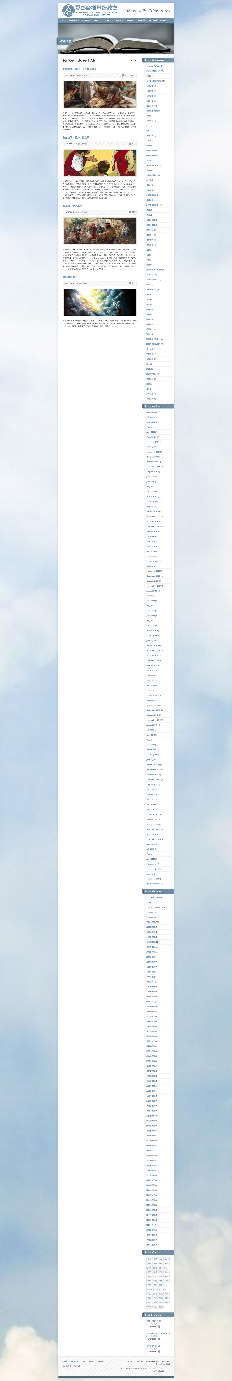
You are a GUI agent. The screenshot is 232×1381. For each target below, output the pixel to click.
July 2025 (150, 476)
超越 (167, 1302)
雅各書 (149, 389)
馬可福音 (149, 394)
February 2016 (152, 869)
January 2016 (151, 874)
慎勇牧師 (149, 1001)
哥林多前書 (150, 150)
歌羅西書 (149, 245)
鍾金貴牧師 (150, 1185)
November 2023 (153, 576)
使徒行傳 (149, 106)
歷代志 (149, 250)
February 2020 (152, 635)
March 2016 (151, 864)
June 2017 (150, 794)
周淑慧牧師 (150, 947)
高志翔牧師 (150, 1235)
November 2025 (153, 457)
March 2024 (151, 556)
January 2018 (151, 759)
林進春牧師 (150, 1056)
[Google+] (75, 1366)
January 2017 (151, 819)
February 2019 (152, 695)
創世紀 (149, 130)
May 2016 (150, 854)
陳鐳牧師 (149, 1225)
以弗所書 (149, 86)
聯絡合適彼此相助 (153, 344)
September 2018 (153, 720)
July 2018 (150, 730)
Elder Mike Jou (152, 897)
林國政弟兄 (150, 1041)
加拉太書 (149, 135)
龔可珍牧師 (150, 1245)
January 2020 (151, 640)
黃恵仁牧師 (150, 1240)
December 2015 (153, 879)
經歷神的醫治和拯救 (154, 1321)
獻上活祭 (149, 274)
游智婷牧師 (150, 1081)
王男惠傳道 (150, 1086)
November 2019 (153, 650)
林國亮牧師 (150, 1036)
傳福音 (167, 1259)
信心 (161, 1259)
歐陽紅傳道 (150, 1061)
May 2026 (150, 427)
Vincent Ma (151, 917)
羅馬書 (149, 329)
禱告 (149, 1294)
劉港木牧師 (82, 75)
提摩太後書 (150, 225)
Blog (91, 1361)
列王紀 (149, 126)
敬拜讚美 (149, 240)
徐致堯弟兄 (150, 996)
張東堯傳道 (150, 972)
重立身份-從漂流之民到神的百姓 (158, 1333)
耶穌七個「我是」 (153, 339)
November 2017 (153, 769)
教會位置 (120, 20)
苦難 (149, 1298)
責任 (161, 1302)
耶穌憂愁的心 (70, 277)
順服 (155, 1306)
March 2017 (151, 809)
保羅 (155, 1259)
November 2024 (153, 516)
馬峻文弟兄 (150, 1230)
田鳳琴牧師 (150, 1096)
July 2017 (150, 789)
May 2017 (150, 799)
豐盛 (155, 1302)
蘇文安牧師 (150, 1140)
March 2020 (151, 630)
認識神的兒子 (151, 374)
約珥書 (149, 314)
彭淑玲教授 (150, 991)
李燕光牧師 (150, 1026)
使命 (149, 1259)
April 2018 (150, 745)
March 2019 (151, 690)
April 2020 (150, 625)
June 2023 (150, 601)
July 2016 (150, 849)
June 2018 (150, 735)
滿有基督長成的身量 (154, 269)
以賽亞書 (149, 96)
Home (61, 52)
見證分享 (149, 359)
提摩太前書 (150, 220)
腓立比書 (149, 349)
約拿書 (149, 304)
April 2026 (150, 432)
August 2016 (151, 844)
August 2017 (151, 784)
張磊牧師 (149, 981)
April (80, 52)
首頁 (64, 20)
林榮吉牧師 (150, 1051)
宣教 (148, 170)
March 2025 (151, 496)
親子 (148, 364)
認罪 (161, 1298)
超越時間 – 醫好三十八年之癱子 (80, 69)
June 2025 (150, 482)
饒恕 (161, 1306)
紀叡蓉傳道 (150, 1101)
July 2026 (150, 417)
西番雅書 (149, 354)
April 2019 (150, 685)
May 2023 (150, 606)
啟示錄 (149, 160)
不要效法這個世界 (153, 71)
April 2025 (150, 491)
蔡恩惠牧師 (150, 1130)
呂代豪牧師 (150, 937)
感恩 (148, 210)
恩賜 (149, 1268)
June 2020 (150, 616)
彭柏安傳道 (150, 986)
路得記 (149, 384)
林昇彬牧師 (150, 1046)
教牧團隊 (131, 20)
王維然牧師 (150, 1091)
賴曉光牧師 (150, 1155)
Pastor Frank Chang (155, 907)
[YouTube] (79, 1366)
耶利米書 (149, 334)
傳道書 (149, 115)
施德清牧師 (150, 1011)
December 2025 (153, 452)
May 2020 (150, 621)
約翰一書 (149, 319)
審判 (155, 1263)
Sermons (74, 1361)
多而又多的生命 (152, 165)
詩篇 (148, 369)
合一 (148, 145)
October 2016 (152, 834)
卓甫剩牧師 (150, 927)
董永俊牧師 (150, 1126)
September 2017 (153, 779)
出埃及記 (149, 120)
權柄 (155, 1281)
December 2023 (153, 571)
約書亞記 (149, 309)
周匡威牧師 (150, 942)
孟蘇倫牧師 (150, 957)
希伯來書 (149, 190)
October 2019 (152, 655)
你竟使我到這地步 (153, 1346)
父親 (155, 1285)
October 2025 (152, 462)
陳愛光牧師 (150, 1205)
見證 (155, 1298)
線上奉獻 (153, 20)
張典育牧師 (150, 967)
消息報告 (85, 20)
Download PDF (126, 75)
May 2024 (150, 546)
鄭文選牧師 (150, 1175)
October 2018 (152, 715)
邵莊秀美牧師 (151, 1165)
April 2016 (150, 859)
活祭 (149, 1285)
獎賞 (161, 1285)
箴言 (148, 299)
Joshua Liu (151, 902)
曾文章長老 (150, 1016)
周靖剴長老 (150, 952)
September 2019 (153, 660)
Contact (99, 1361)
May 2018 (150, 740)
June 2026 (150, 422)
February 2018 (152, 755)
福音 (164, 1289)
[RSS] (64, 1366)
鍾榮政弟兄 (150, 1180)
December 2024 (153, 511)
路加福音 (149, 379)
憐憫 (148, 215)
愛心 (165, 1268)
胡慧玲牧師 (150, 1111)
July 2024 (150, 536)
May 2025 (150, 486)
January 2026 (151, 447)
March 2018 (151, 750)
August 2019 (151, 665)
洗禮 (148, 264)
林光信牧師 (150, 1031)
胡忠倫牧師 (150, 1106)
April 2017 (150, 804)
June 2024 (150, 541)
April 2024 (150, 551)
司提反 (149, 140)
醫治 (149, 1306)
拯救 (161, 1272)
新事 (155, 1276)
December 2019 (153, 645)
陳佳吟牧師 (150, 1190)
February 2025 (152, 501)
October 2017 (152, 774)
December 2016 (153, 824)
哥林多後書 (150, 155)
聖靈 (161, 1294)
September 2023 (153, 586)
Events (108, 20)
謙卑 (149, 1302)
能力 (167, 1294)
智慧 (161, 1276)
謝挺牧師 (149, 1150)
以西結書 (149, 91)
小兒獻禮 (149, 180)
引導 (161, 1263)
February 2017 (152, 814)
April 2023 (150, 611)
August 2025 (151, 472)
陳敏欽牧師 (150, 1210)
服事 (167, 1276)
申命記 (149, 284)
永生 (167, 1281)
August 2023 (151, 591)
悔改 (155, 1268)
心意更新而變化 (152, 205)
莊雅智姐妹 (150, 1115)
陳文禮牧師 (150, 1215)
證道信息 (73, 20)
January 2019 (151, 700)
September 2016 (153, 839)
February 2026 (152, 442)
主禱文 (149, 76)
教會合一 (149, 235)
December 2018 (153, 705)
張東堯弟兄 (150, 977)
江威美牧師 (150, 1066)
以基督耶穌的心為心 (154, 81)
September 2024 (153, 526)
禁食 (148, 294)
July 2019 (150, 670)
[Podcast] (67, 1366)
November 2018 (153, 710)
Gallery (97, 20)
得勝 (167, 1263)
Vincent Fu (151, 912)
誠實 (167, 1298)
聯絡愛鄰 (142, 20)
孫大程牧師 (150, 962)
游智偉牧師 (150, 1076)
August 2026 (151, 412)
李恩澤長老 (150, 1021)
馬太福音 (149, 399)
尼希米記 (149, 185)
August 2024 (151, 531)
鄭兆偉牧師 (150, 1170)
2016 (75, 52)
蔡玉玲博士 (150, 1135)
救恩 (149, 1276)
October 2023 (152, 581)
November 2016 (153, 829)
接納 (167, 1272)
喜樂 (149, 1263)
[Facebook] (71, 1366)
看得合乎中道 (151, 289)
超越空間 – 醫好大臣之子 (76, 137)
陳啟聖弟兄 (150, 1195)
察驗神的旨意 (151, 175)
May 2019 (150, 680)
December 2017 (153, 764)
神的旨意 (150, 1289)
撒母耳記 (149, 230)
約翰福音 (149, 324)
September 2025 (153, 467)
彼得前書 (149, 200)
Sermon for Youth (154, 66)
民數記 (149, 260)
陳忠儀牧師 (150, 1200)
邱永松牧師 (150, 1160)
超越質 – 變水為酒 (72, 205)
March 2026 (151, 437)
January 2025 (151, 506)
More (162, 20)
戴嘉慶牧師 (150, 1006)
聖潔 (155, 1294)
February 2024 (152, 561)
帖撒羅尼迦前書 (152, 195)
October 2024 (152, 521)
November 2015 (153, 884)
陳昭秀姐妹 (150, 1220)
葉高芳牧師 (150, 1120)
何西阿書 (149, 101)
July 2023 (150, 596)
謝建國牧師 (150, 1145)
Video (122, 75)
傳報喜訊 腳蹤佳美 (153, 111)
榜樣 (149, 1281)
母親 (148, 255)
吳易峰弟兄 (150, 932)
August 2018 (151, 725)
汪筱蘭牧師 (150, 1071)
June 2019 (150, 675)
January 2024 (151, 566)
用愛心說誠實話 (152, 279)
